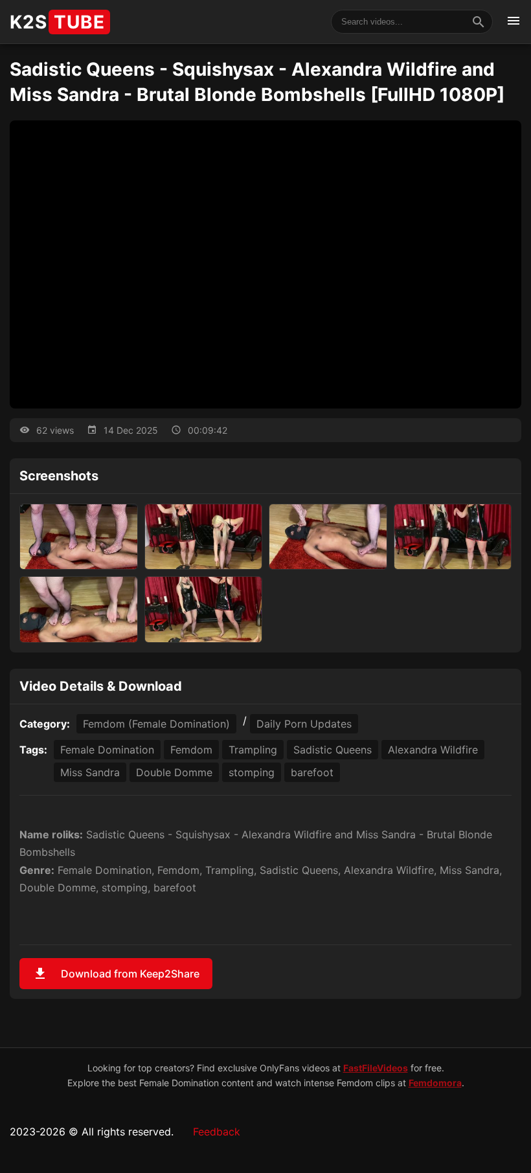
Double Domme (174, 772)
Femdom (191, 749)
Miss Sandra (90, 772)
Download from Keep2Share (115, 973)
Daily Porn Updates (304, 723)
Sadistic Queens (332, 749)
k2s (57, 22)
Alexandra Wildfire (433, 749)
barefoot (312, 772)
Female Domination (107, 749)
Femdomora (435, 1082)
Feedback (216, 1131)
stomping (252, 772)
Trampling (253, 749)
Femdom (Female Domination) (156, 723)
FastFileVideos (375, 1067)
